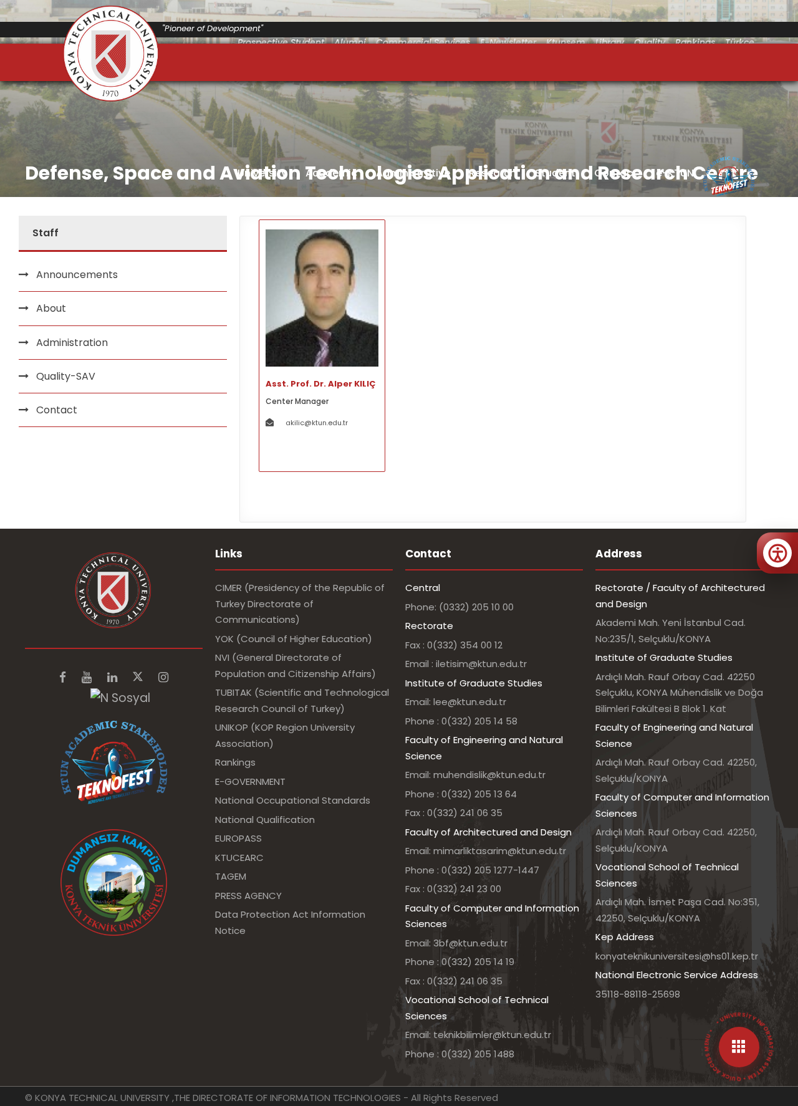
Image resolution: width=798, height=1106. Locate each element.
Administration (72, 342)
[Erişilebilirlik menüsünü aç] (777, 553)
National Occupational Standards (292, 800)
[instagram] (163, 677)
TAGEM (230, 876)
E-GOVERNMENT (250, 781)
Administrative (413, 173)
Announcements (77, 274)
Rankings (235, 762)
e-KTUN (675, 173)
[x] (139, 677)
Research (492, 173)
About (51, 308)
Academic (331, 173)
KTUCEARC (239, 857)
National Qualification (265, 819)
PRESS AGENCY (248, 895)
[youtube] (88, 677)
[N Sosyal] (120, 697)
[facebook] (64, 677)
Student (555, 173)
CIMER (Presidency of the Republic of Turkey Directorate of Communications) (300, 603)
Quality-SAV (65, 376)
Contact (615, 173)
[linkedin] (113, 677)
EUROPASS (238, 838)
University (262, 173)
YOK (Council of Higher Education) (293, 638)
